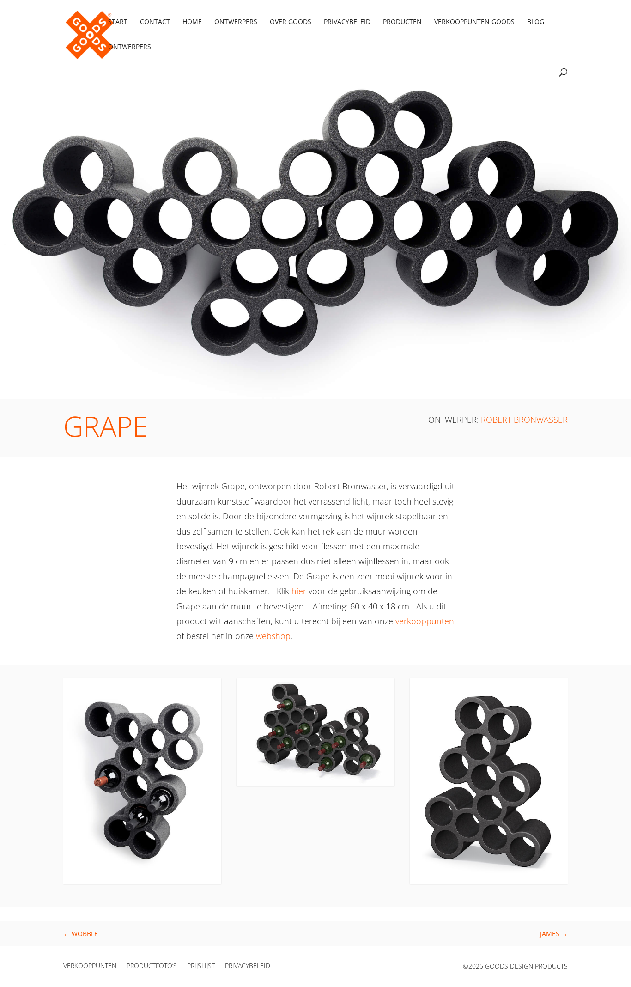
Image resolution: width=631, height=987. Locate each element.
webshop (273, 635)
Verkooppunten (89, 966)
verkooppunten (424, 621)
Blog (535, 22)
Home (192, 22)
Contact (155, 22)
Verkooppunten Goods (474, 22)
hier (298, 591)
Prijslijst (201, 966)
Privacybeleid (347, 22)
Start (117, 22)
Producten (402, 22)
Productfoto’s (152, 966)
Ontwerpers (235, 22)
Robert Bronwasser (524, 419)
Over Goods (290, 22)
